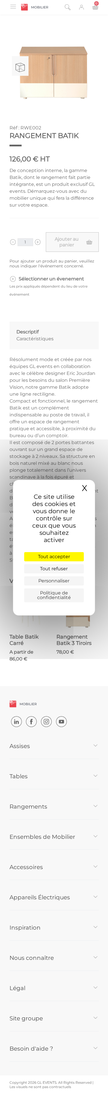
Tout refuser (54, 568)
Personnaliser (53, 581)
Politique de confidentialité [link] (54, 595)
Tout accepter (54, 556)
